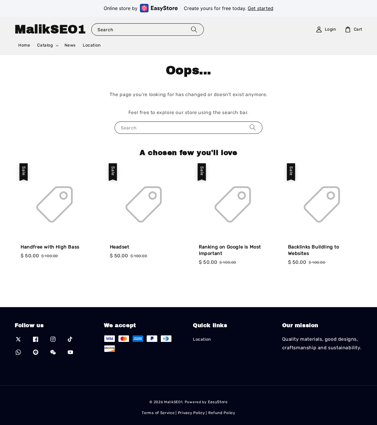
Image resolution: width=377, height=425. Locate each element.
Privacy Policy (191, 413)
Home (24, 45)
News (70, 45)
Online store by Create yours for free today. (188, 8)
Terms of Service (158, 413)
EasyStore (218, 402)
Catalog (45, 45)
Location (92, 45)
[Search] (194, 29)
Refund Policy (221, 413)
